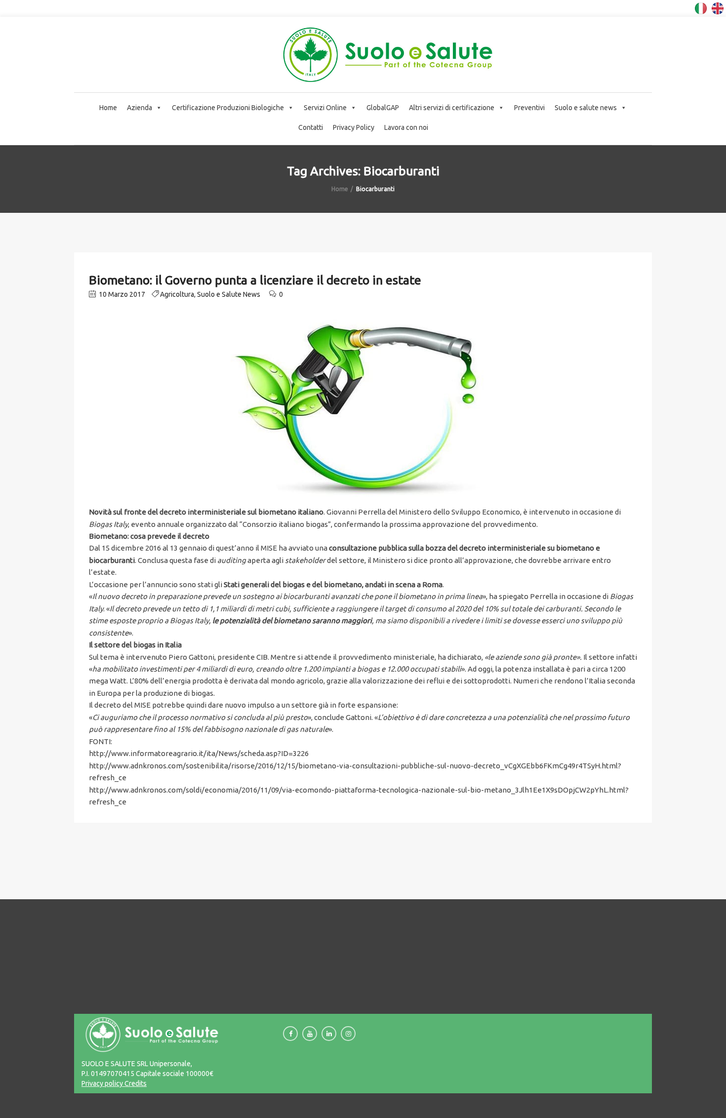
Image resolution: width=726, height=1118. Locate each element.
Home (108, 108)
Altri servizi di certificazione (451, 108)
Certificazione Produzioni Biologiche (228, 108)
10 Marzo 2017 (121, 294)
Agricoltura (177, 294)
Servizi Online (325, 108)
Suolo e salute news (586, 108)
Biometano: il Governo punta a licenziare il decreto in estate (255, 280)
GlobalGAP (382, 108)
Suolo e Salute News (228, 294)
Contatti (310, 127)
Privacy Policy (353, 127)
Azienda (139, 108)
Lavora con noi (406, 127)
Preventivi (529, 108)
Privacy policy (102, 1083)
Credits (135, 1083)
